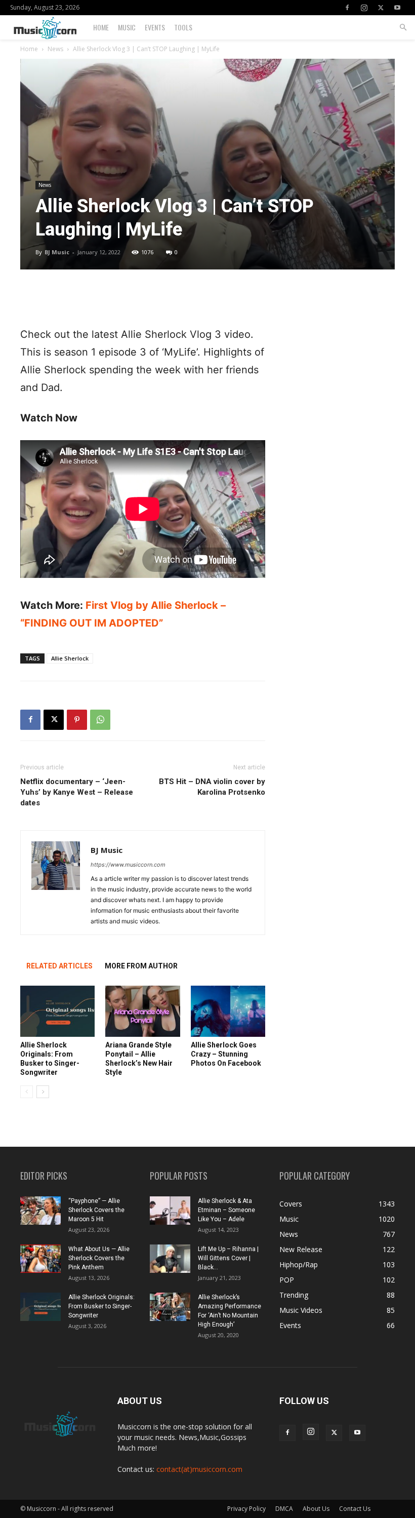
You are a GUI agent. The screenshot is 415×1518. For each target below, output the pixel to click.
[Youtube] (397, 7)
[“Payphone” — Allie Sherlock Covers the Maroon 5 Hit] (40, 1210)
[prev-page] (26, 1091)
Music (127, 27)
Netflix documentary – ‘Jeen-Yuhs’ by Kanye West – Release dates (76, 792)
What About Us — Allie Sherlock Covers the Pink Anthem (99, 1258)
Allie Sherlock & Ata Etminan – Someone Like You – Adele (226, 1210)
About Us (316, 1508)
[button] (403, 27)
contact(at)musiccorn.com (199, 1469)
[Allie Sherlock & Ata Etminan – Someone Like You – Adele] (170, 1210)
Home (101, 27)
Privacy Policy (246, 1508)
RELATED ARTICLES (59, 966)
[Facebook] (347, 7)
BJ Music (57, 252)
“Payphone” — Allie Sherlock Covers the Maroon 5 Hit (96, 1210)
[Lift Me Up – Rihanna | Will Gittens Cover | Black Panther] (170, 1258)
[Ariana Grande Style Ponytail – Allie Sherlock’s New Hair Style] (142, 1011)
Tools (183, 27)
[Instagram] (363, 7)
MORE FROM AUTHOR (141, 966)
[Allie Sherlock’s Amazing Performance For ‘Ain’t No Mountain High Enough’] (170, 1307)
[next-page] (42, 1091)
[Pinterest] (77, 720)
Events (155, 27)
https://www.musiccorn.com (128, 864)
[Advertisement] (142, 300)
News (55, 49)
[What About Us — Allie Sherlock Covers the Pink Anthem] (40, 1258)
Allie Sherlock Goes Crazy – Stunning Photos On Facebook (226, 1054)
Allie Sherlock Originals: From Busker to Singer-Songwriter (101, 1306)
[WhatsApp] (100, 720)
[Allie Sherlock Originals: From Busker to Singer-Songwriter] (57, 1011)
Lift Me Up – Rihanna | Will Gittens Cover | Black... (228, 1258)
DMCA (284, 1508)
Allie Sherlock (70, 658)
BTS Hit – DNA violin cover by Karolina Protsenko (212, 787)
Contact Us (354, 1508)
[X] (380, 7)
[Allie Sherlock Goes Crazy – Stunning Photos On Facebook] (228, 1011)
